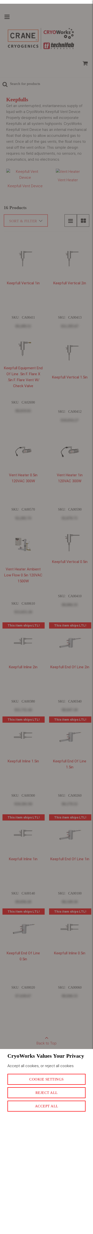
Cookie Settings (46, 1079)
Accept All (46, 1106)
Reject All (46, 1093)
